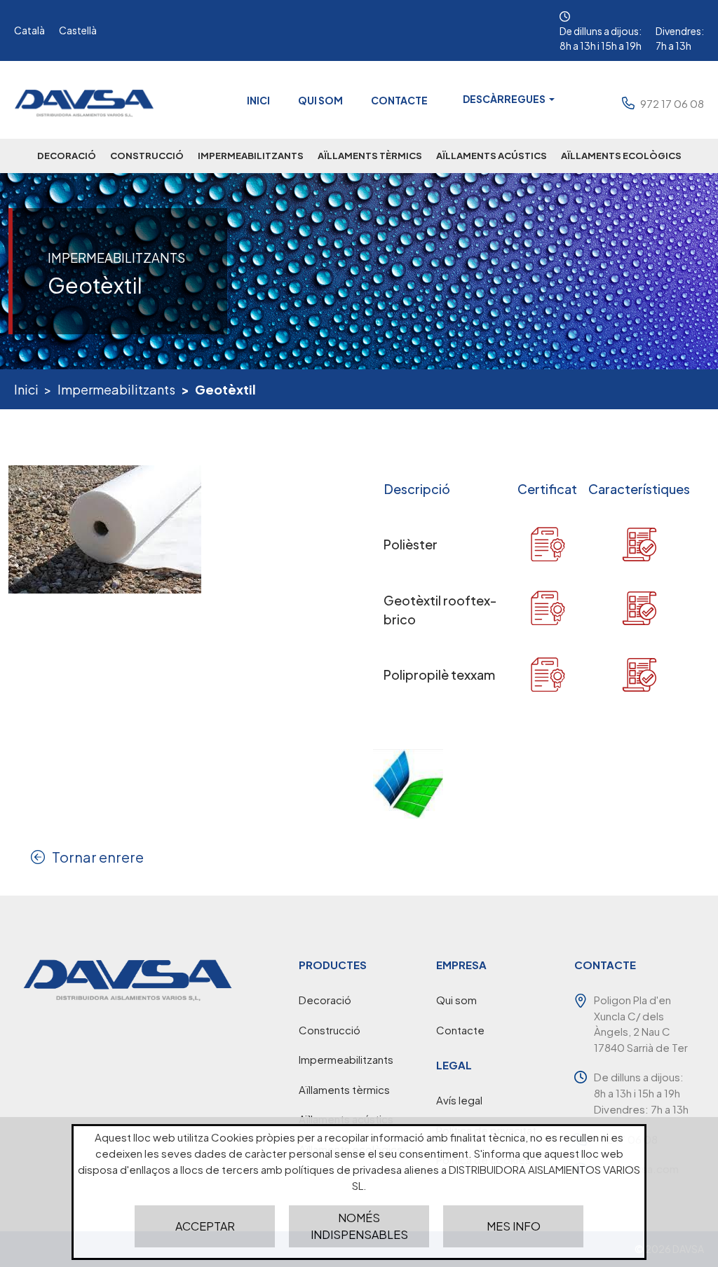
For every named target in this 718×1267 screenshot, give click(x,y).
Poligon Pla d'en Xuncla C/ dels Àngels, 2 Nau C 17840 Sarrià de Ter (641, 1023)
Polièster (411, 544)
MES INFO (514, 1226)
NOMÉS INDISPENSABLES (359, 1226)
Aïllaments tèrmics (344, 1089)
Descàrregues (505, 99)
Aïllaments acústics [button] (491, 155)
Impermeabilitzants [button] (251, 155)
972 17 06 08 (672, 103)
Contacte (399, 100)
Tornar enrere (98, 856)
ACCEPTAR (205, 1226)
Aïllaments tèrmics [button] (370, 155)
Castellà (78, 30)
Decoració (325, 999)
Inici (258, 100)
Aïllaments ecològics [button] (621, 155)
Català (29, 30)
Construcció (329, 1029)
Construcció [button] (147, 155)
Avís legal (459, 1100)
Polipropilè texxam (439, 674)
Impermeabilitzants (116, 389)
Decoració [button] (66, 155)
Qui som (320, 100)
